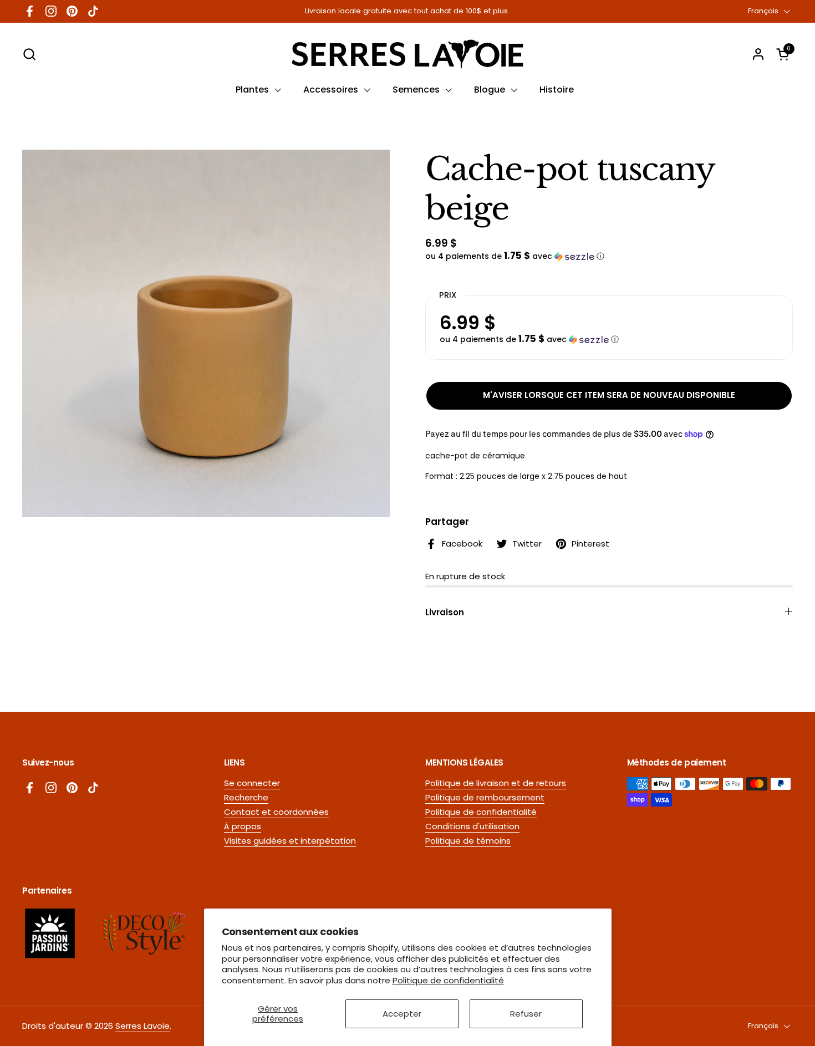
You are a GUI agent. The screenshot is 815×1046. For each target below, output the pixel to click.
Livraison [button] (444, 612)
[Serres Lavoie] (407, 54)
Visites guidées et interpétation (290, 840)
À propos (242, 826)
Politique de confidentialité (448, 980)
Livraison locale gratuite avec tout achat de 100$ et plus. (407, 11)
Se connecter (252, 783)
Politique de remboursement (484, 797)
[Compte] (758, 54)
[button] (29, 54)
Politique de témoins (468, 840)
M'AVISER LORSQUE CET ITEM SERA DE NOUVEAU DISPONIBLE (609, 395)
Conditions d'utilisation (472, 826)
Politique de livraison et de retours (495, 783)
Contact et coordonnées (276, 812)
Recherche (246, 797)
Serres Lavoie (142, 1026)
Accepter (402, 1013)
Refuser (526, 1013)
